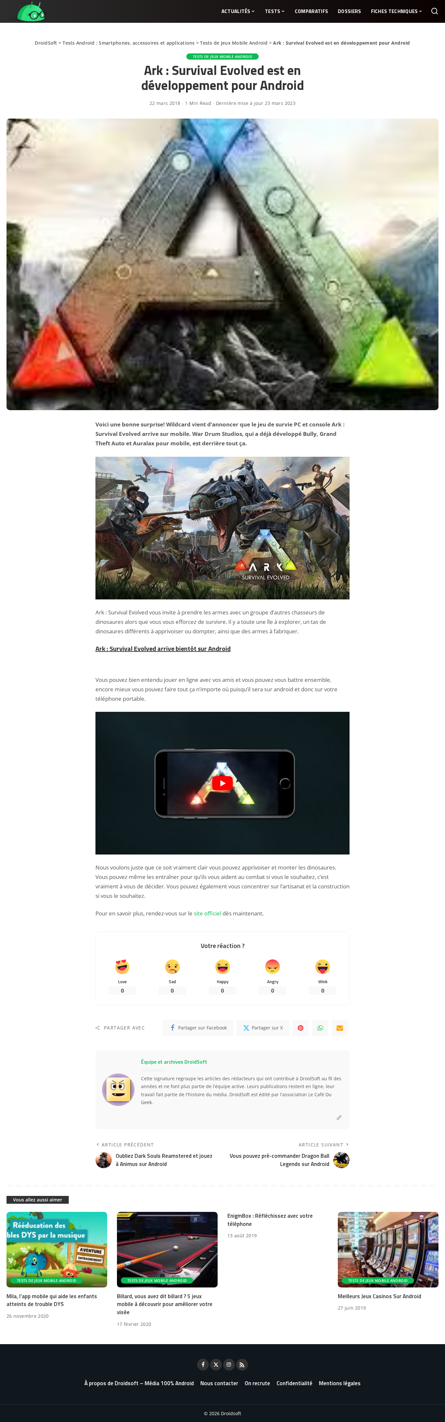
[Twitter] (216, 1365)
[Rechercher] (434, 11)
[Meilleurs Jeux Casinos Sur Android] (388, 1249)
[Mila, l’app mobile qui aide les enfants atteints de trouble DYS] (57, 1249)
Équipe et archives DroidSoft (174, 1062)
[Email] (340, 1028)
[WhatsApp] (320, 1028)
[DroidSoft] (27, 11)
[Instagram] (229, 1365)
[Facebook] (203, 1365)
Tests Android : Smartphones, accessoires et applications (128, 43)
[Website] (339, 1118)
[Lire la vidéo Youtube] (222, 783)
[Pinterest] (301, 1028)
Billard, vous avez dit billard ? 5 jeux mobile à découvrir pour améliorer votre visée (164, 1304)
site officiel (207, 913)
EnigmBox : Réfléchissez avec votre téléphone (270, 1220)
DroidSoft (46, 43)
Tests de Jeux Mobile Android (233, 43)
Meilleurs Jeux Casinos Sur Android (379, 1296)
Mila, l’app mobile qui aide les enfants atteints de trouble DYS (52, 1300)
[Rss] (242, 1365)
